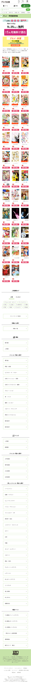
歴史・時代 (8, 561)
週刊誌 (7, 360)
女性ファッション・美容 (11, 378)
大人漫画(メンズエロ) (11, 627)
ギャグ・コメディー (10, 549)
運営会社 (13, 672)
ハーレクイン (23, 302)
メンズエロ (8, 585)
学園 (6, 543)
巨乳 (5, 304)
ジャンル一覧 (4, 12)
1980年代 (19, 304)
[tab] (5, 6)
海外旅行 (7, 427)
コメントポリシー (18, 668)
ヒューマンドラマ (10, 500)
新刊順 (7, 342)
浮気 (5, 307)
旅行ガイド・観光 (10, 645)
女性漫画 (7, 477)
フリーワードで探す (15, 316)
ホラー (7, 531)
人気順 (7, 348)
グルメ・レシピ (9, 390)
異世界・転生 (8, 518)
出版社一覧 (17, 12)
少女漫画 (7, 471)
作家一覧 (11, 12)
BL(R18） (8, 597)
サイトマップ (14, 670)
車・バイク (8, 396)
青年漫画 (7, 465)
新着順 (7, 447)
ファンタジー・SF (10, 512)
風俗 (11, 307)
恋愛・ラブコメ (9, 494)
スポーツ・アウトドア (11, 408)
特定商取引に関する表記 (24, 670)
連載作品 (7, 603)
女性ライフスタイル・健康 (12, 384)
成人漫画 (7, 591)
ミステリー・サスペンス (11, 525)
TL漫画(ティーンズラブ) (12, 615)
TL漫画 (28, 12)
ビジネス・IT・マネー (11, 372)
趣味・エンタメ (9, 402)
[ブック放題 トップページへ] (5, 1)
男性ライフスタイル (10, 414)
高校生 (26, 307)
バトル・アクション (10, 506)
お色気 (11, 304)
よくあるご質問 (7, 670)
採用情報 (19, 672)
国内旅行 (7, 421)
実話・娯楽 (8, 366)
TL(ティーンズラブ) (10, 567)
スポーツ (7, 555)
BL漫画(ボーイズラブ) (11, 621)
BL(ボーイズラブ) (10, 579)
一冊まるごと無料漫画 (11, 633)
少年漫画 (7, 458)
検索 (28, 9)
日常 (6, 537)
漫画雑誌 (23, 12)
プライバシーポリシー (8, 668)
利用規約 (25, 668)
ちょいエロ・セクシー (10, 302)
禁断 (26, 304)
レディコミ (8, 573)
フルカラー (18, 307)
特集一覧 (15, 328)
